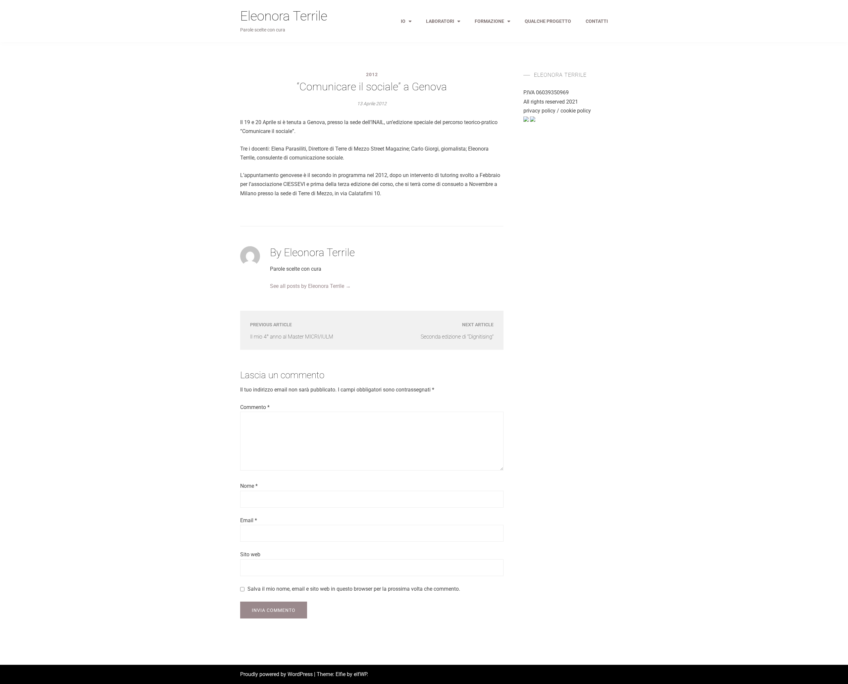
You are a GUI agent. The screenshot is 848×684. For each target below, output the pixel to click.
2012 (372, 74)
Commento (255, 407)
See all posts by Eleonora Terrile (310, 286)
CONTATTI (597, 21)
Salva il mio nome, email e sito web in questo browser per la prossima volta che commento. (353, 589)
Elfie (340, 674)
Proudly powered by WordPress (277, 674)
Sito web (250, 554)
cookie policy (575, 111)
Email (248, 520)
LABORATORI (440, 21)
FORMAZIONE (489, 21)
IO (403, 21)
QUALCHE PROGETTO (548, 21)
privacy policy (539, 111)
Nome (249, 486)
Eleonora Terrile (283, 16)
